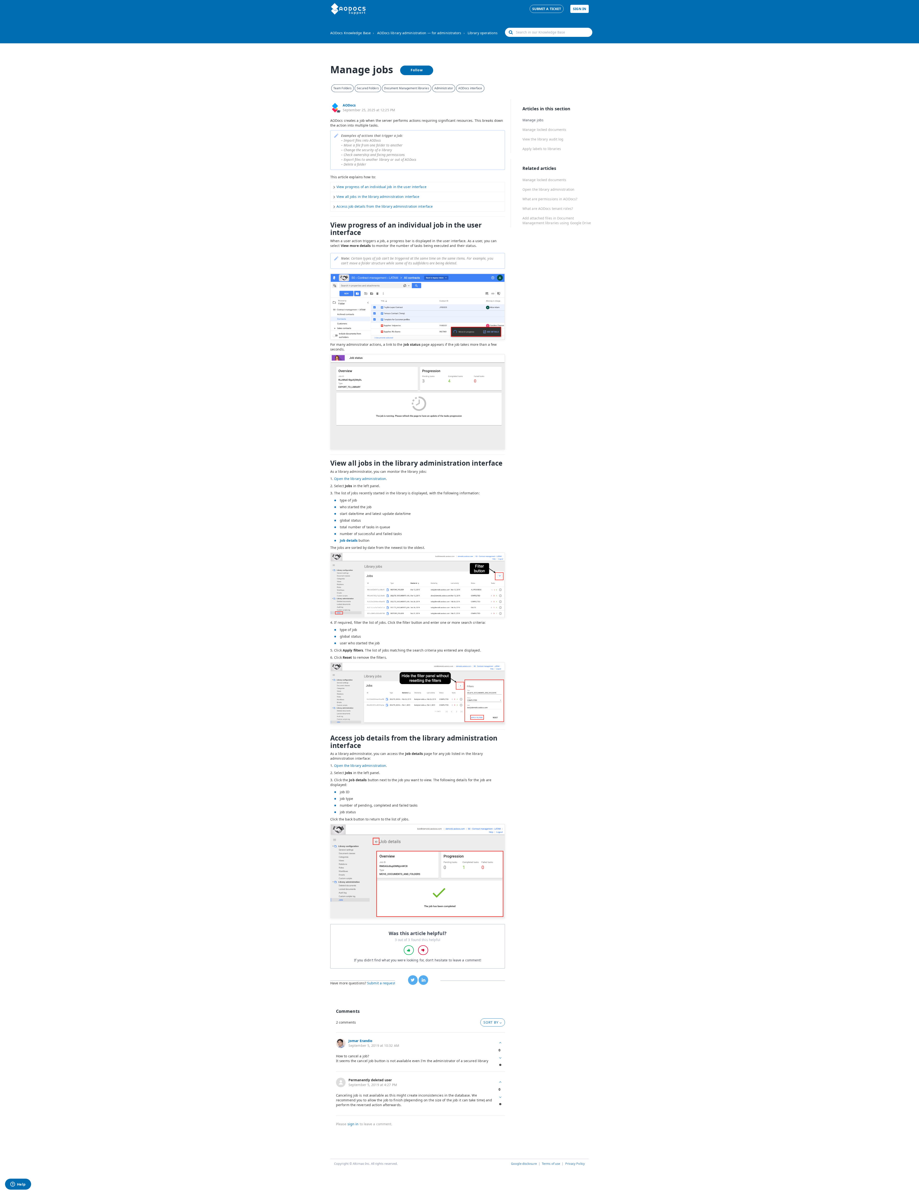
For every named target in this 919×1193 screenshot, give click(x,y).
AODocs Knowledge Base (350, 33)
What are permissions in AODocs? (549, 199)
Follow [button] (417, 70)
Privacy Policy (575, 1163)
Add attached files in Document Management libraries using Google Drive (556, 220)
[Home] (348, 9)
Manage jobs (533, 120)
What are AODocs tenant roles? (547, 208)
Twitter (413, 980)
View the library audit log (543, 139)
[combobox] (548, 32)
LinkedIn (423, 980)
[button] (409, 950)
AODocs (349, 105)
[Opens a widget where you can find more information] (18, 1185)
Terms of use (551, 1163)
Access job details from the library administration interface (384, 206)
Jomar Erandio (360, 1040)
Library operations (483, 33)
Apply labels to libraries (541, 148)
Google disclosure (524, 1163)
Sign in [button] (579, 8)
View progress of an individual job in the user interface (381, 186)
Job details (349, 540)
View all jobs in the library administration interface (377, 196)
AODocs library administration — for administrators (419, 33)
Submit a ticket (546, 8)
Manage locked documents (544, 129)
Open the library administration (360, 478)
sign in (353, 1124)
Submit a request (381, 983)
